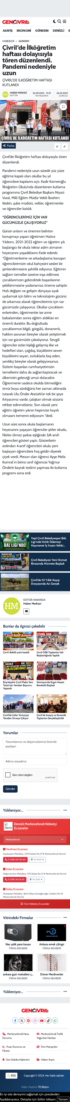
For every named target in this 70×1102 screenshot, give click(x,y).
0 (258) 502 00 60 (16, 859)
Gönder (10, 789)
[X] (22, 1020)
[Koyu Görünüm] (54, 21)
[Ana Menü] (64, 21)
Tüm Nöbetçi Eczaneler (36, 903)
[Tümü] (65, 810)
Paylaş (10, 145)
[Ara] (59, 21)
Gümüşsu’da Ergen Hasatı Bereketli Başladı (50, 684)
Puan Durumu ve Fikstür (14, 1048)
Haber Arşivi (47, 1059)
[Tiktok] (48, 1020)
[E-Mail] (26, 611)
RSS (13, 1075)
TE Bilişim (43, 1087)
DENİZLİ (58, 30)
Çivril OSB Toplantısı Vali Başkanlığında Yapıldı (50, 654)
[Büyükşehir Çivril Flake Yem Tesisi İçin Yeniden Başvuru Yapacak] (18, 670)
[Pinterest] (28, 1020)
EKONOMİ (24, 30)
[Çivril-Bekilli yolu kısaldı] (18, 640)
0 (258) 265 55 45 (16, 879)
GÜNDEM (41, 30)
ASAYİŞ (7, 30)
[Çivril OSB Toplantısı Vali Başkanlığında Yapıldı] (52, 640)
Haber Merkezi (32, 603)
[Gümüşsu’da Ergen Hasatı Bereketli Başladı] (52, 670)
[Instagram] (35, 1020)
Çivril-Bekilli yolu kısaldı (16, 652)
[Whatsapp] (55, 1020)
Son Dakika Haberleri (18, 1059)
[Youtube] (42, 1020)
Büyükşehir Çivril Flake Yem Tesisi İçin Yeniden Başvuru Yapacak (18, 685)
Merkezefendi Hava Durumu (15, 1036)
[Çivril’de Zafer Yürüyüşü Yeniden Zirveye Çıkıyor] (18, 703)
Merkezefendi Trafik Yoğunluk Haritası (50, 1036)
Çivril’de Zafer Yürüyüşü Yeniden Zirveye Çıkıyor (16, 716)
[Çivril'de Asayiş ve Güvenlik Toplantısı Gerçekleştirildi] (52, 703)
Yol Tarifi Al (39, 859)
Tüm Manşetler (49, 1046)
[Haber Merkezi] (11, 606)
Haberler (8, 41)
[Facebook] (15, 1020)
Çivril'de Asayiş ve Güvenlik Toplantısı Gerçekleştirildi (51, 716)
